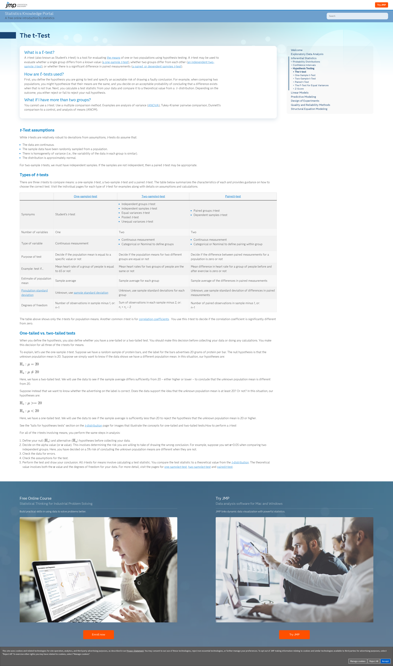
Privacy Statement (135, 650)
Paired (229, 196)
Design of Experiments (305, 100)
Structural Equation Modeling (309, 109)
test (94, 196)
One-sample (82, 196)
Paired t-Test (302, 81)
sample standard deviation (91, 292)
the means (113, 57)
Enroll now (98, 634)
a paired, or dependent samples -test (156, 66)
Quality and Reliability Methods (310, 105)
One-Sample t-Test (305, 75)
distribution (240, 462)
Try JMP (381, 5)
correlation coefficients (154, 319)
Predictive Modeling (303, 96)
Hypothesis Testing (303, 68)
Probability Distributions (306, 61)
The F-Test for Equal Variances (312, 85)
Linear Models (300, 92)
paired (221, 467)
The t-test (300, 71)
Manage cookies (358, 661)
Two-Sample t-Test (305, 78)
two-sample (196, 467)
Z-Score (299, 88)
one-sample (172, 467)
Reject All (373, 661)
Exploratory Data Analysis (307, 54)
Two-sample (150, 196)
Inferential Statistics (304, 58)
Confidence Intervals (304, 65)
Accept (385, 661)
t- (91, 196)
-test (184, 467)
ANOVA (153, 105)
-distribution (94, 425)
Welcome (297, 50)
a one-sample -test (115, 62)
